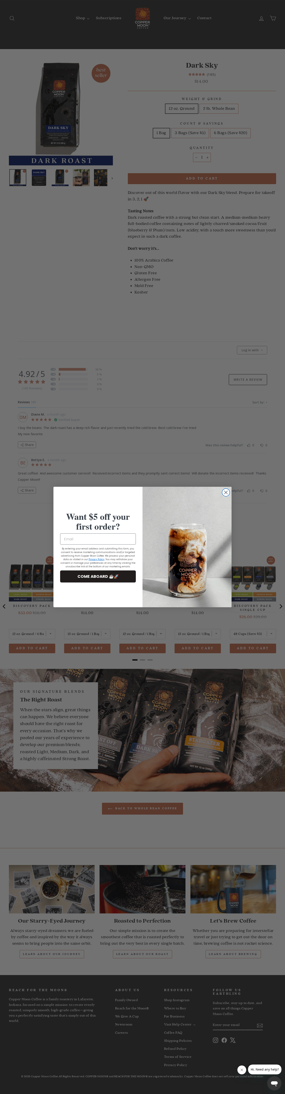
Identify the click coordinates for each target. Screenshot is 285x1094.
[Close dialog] (226, 492)
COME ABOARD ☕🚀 (98, 576)
